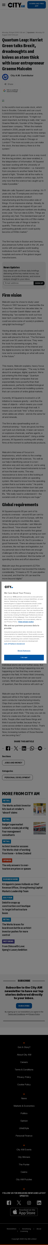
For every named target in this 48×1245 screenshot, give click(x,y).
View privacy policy (26, 622)
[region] (24, 622)
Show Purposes (24, 651)
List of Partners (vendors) (14, 644)
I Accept (24, 657)
